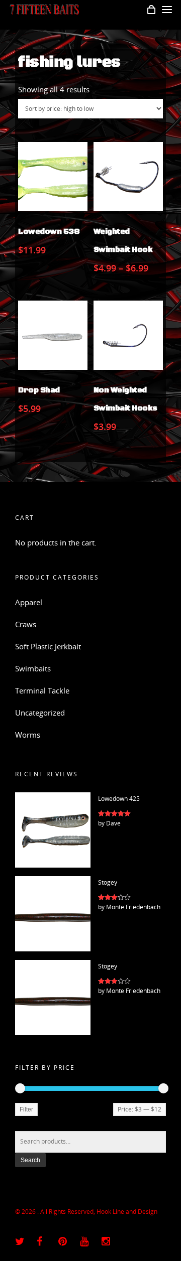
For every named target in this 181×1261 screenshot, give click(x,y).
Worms (27, 735)
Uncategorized (40, 713)
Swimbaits (33, 668)
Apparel (28, 602)
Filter (26, 1109)
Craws (25, 624)
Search (30, 1160)
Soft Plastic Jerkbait (48, 646)
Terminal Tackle (42, 690)
